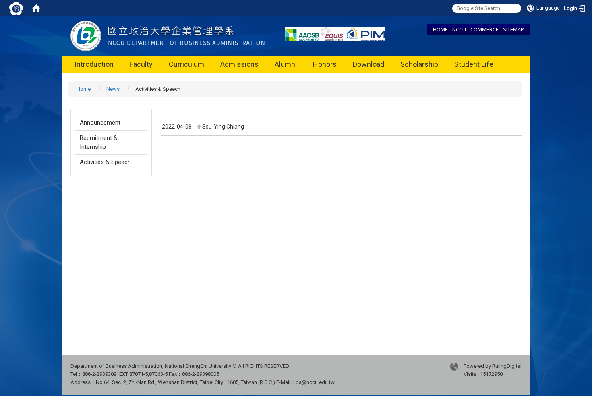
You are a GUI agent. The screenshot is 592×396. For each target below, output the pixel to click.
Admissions (239, 64)
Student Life (473, 64)
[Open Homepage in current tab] (36, 8)
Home (84, 89)
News (113, 89)
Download (368, 64)
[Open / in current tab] (167, 35)
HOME (440, 29)
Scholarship (419, 64)
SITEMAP (513, 29)
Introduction (94, 64)
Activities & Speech (105, 162)
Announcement (100, 122)
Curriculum (186, 64)
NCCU (459, 29)
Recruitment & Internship (99, 142)
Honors (325, 64)
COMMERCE (484, 29)
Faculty (141, 64)
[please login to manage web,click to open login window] (16, 8)
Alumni (286, 64)
